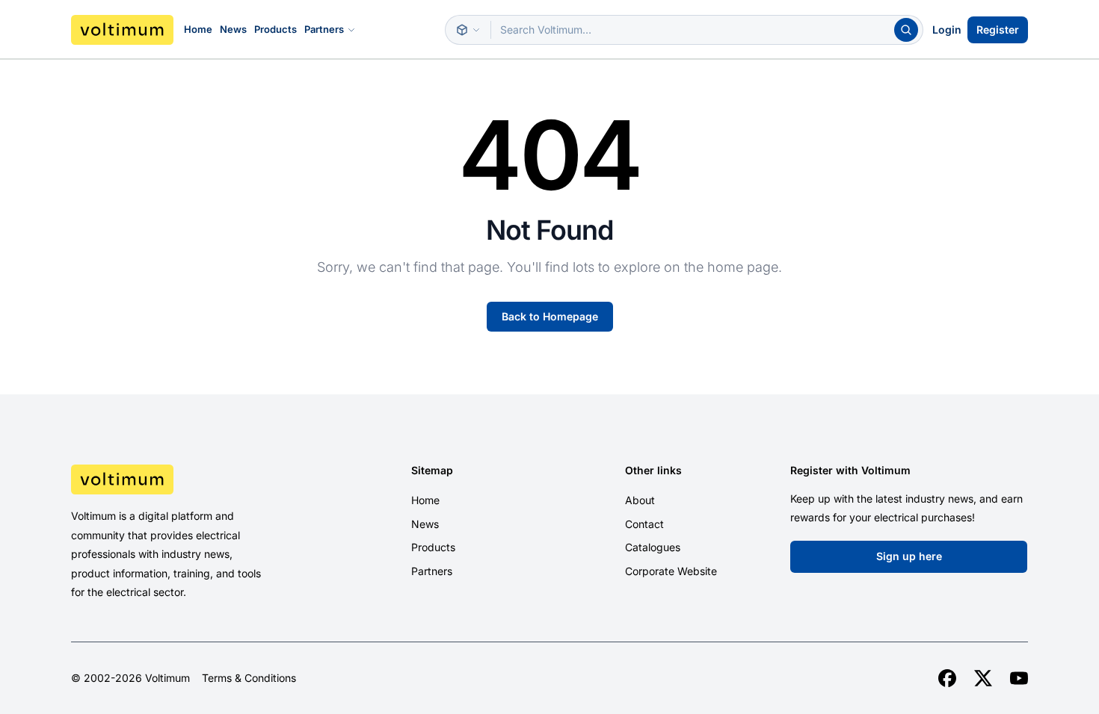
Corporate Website (671, 571)
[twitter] (983, 678)
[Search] (906, 30)
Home (198, 29)
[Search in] (468, 30)
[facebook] (947, 678)
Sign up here (909, 556)
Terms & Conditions (249, 678)
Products (275, 29)
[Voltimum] (122, 30)
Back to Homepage (550, 316)
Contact (644, 524)
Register (997, 29)
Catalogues (652, 547)
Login (946, 29)
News (233, 29)
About (640, 500)
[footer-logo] (184, 479)
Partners (324, 29)
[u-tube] (1019, 678)
